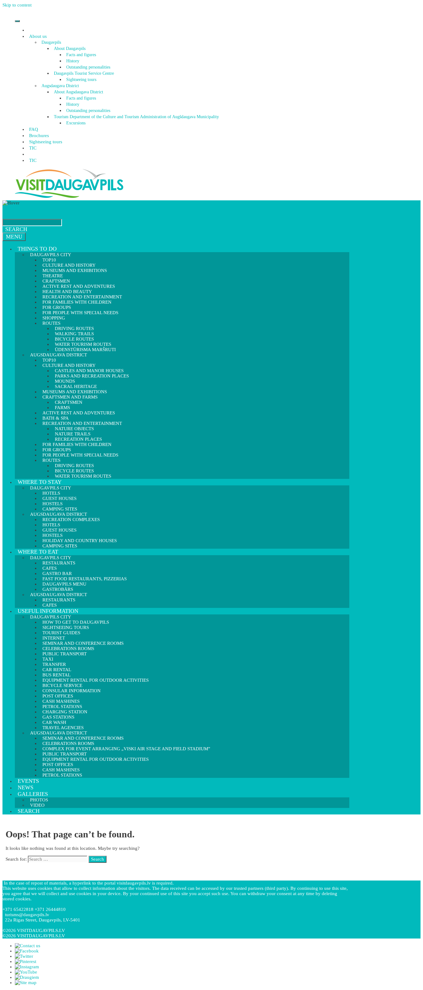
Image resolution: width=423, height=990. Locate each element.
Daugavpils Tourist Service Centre (84, 73)
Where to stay (40, 482)
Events (28, 781)
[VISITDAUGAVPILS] (69, 197)
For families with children (76, 302)
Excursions (75, 123)
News (25, 787)
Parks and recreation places (92, 375)
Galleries (33, 794)
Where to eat (38, 552)
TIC (33, 147)
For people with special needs (80, 312)
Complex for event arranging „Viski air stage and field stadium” (126, 748)
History (72, 61)
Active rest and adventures (78, 412)
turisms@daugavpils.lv (27, 914)
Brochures (39, 135)
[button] (48, 36)
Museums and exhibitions (74, 270)
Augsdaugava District (60, 85)
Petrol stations (62, 775)
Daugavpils (51, 42)
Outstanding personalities (88, 67)
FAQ (33, 129)
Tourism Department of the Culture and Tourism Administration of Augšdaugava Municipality (136, 116)
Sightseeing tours (81, 79)
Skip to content (17, 4)
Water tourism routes (83, 476)
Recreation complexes (71, 519)
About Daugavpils (69, 48)
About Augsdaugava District (78, 92)
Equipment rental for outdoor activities (95, 680)
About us (38, 36)
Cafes (49, 605)
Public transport (64, 653)
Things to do (37, 249)
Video (37, 805)
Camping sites (59, 545)
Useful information (48, 611)
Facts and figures (81, 54)
